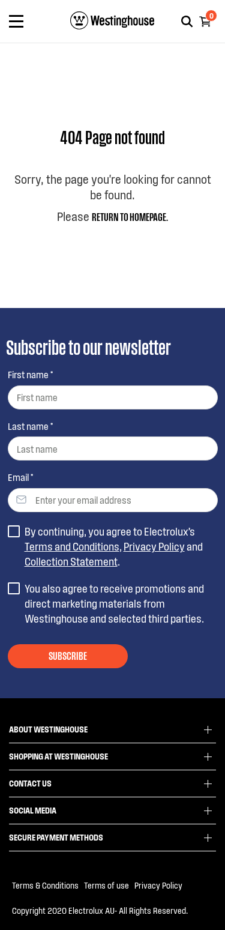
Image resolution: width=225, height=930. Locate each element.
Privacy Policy (154, 546)
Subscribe (68, 655)
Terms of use (106, 885)
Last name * (30, 426)
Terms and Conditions (72, 546)
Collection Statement (71, 561)
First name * (30, 374)
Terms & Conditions (45, 885)
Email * (20, 477)
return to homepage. (130, 216)
